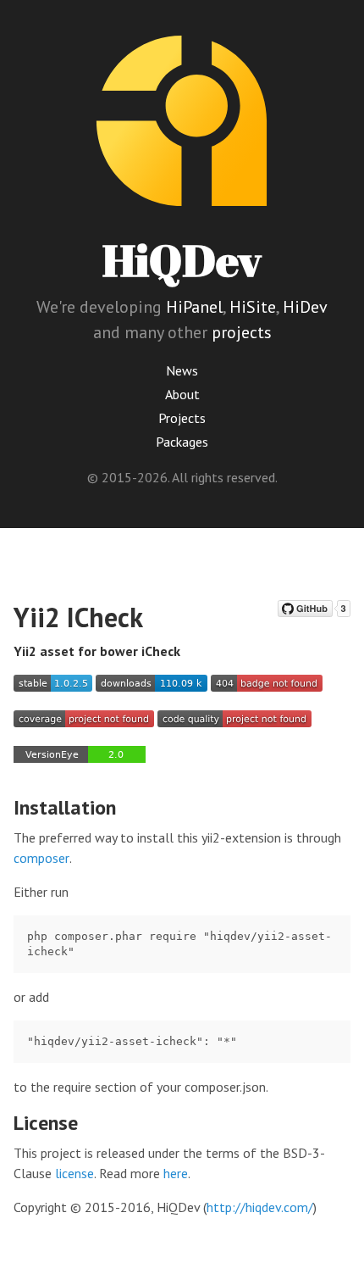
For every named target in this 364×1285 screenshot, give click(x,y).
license (74, 1173)
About (182, 394)
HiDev (305, 307)
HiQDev (182, 259)
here (175, 1173)
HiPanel (194, 307)
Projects (182, 417)
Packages (182, 441)
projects (242, 332)
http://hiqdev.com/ (260, 1207)
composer (41, 857)
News (182, 370)
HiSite (252, 307)
